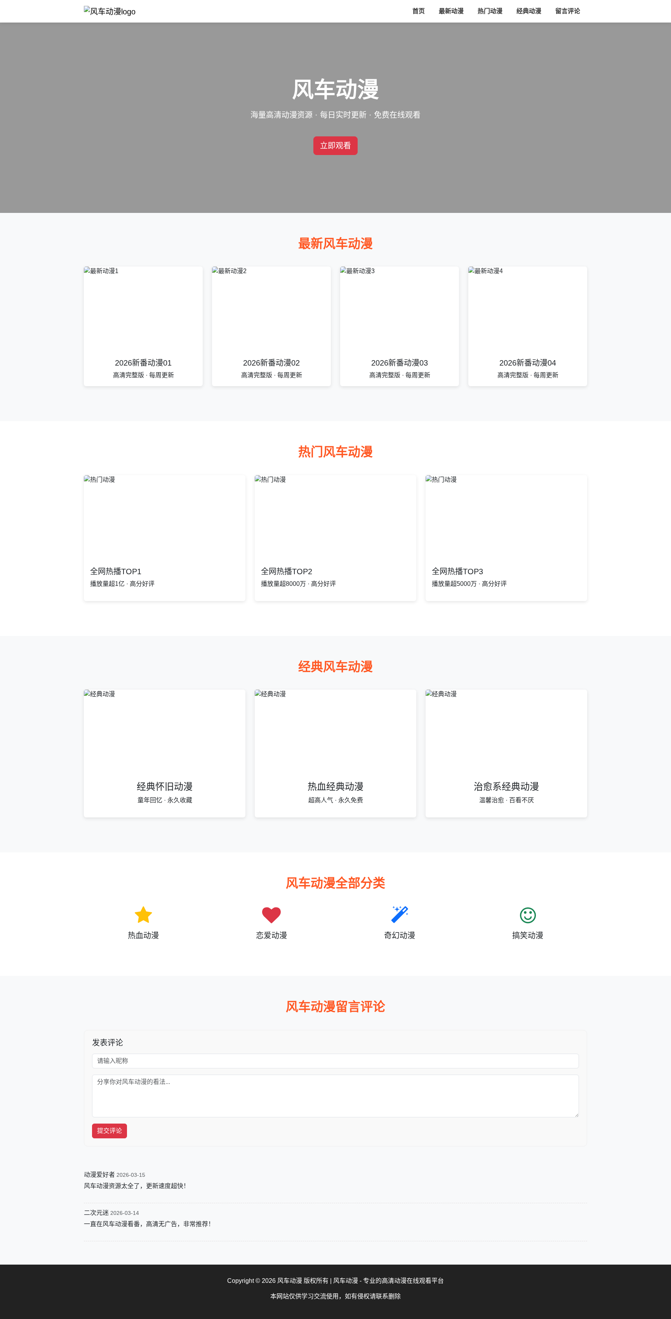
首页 (418, 11)
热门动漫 (490, 11)
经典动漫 (528, 11)
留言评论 (567, 11)
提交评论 (109, 1130)
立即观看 (335, 145)
